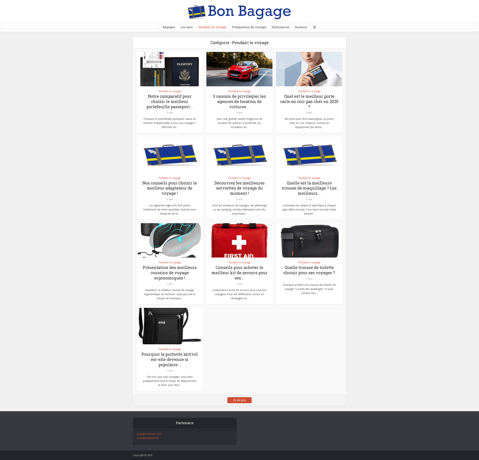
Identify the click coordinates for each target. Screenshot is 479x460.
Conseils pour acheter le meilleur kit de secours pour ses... (239, 273)
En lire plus (239, 400)
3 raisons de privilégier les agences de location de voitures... (239, 101)
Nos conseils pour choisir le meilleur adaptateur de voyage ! (169, 188)
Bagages (169, 27)
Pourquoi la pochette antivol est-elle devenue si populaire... (169, 359)
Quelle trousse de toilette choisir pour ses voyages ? (309, 270)
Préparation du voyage (249, 27)
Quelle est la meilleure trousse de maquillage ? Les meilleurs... (309, 188)
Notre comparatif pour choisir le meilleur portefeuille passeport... (169, 101)
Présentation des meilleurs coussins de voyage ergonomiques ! (170, 273)
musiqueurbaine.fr (147, 438)
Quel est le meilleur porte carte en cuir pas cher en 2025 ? (309, 101)
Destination (280, 27)
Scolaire (301, 27)
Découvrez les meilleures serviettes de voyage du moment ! (239, 188)
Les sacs (187, 27)
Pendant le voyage (212, 27)
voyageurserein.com (149, 434)
